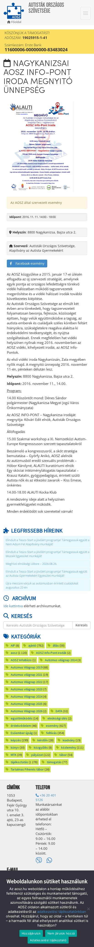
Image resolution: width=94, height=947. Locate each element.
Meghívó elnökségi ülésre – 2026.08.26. (31, 564)
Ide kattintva (13, 606)
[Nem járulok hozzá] (88, 908)
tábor (63, 755)
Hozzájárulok (31, 933)
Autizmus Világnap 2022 (26, 682)
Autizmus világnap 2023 (26, 689)
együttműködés (22, 718)
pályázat (37, 755)
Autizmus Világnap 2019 (26, 667)
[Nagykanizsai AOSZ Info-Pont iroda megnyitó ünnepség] (40, 146)
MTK (13, 755)
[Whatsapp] (49, 860)
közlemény (68, 747)
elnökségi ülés (57, 718)
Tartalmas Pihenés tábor (27, 769)
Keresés (82, 625)
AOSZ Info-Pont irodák (51, 653)
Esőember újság (22, 733)
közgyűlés (41, 747)
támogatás (54, 762)
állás (56, 645)
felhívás (51, 733)
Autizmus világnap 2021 (26, 675)
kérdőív (42, 740)
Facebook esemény (28, 263)
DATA (59, 711)
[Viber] (39, 860)
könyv (15, 747)
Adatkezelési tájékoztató (48, 940)
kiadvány (69, 740)
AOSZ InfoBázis (21, 660)
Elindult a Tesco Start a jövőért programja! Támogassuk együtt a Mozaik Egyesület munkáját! (47, 554)
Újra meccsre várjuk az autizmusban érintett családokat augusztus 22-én (42, 585)
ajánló (32, 645)
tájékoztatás (19, 762)
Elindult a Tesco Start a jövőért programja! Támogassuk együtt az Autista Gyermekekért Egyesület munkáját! (46, 574)
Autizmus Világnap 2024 (26, 696)
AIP (13, 645)
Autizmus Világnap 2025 (26, 704)
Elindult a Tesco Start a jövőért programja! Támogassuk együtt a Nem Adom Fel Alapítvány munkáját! (47, 542)
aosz (14, 653)
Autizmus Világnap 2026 (26, 711)
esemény (52, 726)
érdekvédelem (21, 726)
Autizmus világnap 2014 (61, 660)
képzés (16, 740)
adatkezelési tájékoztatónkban (61, 911)
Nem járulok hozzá (61, 933)
